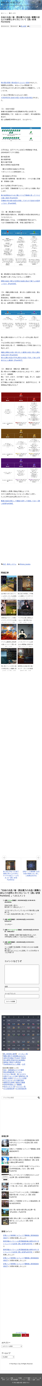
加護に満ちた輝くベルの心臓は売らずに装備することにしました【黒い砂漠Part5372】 (24, 1221)
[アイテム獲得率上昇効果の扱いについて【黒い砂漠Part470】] (9, 632)
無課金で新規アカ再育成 (12, 1062)
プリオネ (19, 1072)
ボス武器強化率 (8, 1088)
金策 (34, 1379)
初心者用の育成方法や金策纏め (14, 1060)
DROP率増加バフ (9, 1084)
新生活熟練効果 (8, 1072)
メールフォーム (21, 1332)
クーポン (35, 1378)
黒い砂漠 (23, 26)
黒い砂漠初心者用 (9, 1054)
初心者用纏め (14, 1379)
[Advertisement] (21, 56)
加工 (4, 564)
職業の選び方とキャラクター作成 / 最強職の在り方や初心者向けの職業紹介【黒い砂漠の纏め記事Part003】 (24, 1160)
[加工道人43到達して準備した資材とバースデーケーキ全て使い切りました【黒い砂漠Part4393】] (25, 583)
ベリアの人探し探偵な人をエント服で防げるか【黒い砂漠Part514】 (25, 620)
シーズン (23, 1379)
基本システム (11, 564)
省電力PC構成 (8, 1058)
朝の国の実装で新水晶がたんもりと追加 (15, 82)
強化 (29, 1379)
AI (8, 1379)
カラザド (23, 1074)
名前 (6, 986)
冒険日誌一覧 (23, 1076)
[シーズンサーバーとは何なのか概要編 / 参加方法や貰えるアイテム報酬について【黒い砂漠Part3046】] (25, 632)
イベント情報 (9, 1378)
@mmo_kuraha (25, 564)
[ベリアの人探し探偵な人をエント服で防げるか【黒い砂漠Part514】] (25, 608)
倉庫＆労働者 (20, 1082)
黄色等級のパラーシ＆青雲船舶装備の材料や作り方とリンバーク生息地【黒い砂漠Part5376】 (24, 1142)
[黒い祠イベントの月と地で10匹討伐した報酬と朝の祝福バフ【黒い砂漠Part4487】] (9, 656)
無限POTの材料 (8, 1082)
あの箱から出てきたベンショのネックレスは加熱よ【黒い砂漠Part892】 (8, 596)
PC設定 (17, 1058)
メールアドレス (10, 993)
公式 (23, 1064)
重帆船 (19, 1084)
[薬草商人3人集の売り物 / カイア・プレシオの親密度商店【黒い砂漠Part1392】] (25, 656)
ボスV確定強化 (18, 1080)
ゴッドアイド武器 (20, 1078)
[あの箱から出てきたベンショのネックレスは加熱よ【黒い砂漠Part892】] (9, 583)
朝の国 (13, 1074)
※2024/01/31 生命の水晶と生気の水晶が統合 (17, 97)
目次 (5, 1070)
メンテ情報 (18, 1378)
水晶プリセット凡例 (10, 1076)
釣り (38, 1379)
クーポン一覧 (23, 1054)
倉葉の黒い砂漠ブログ (11, 2)
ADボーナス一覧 (9, 1086)
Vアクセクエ (7, 1080)
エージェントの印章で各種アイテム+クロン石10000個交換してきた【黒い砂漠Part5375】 (24, 1168)
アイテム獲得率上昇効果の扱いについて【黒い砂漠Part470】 (8, 644)
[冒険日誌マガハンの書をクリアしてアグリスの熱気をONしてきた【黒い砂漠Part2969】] (9, 608)
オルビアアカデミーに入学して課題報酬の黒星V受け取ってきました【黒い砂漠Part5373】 (24, 1194)
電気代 (23, 1058)
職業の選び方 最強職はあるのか (14, 1056)
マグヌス (6, 1074)
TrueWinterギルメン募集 (11, 1064)
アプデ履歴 (27, 1378)
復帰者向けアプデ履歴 (16, 1070)
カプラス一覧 (21, 1086)
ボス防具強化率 (21, 1088)
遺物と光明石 (8, 1078)
